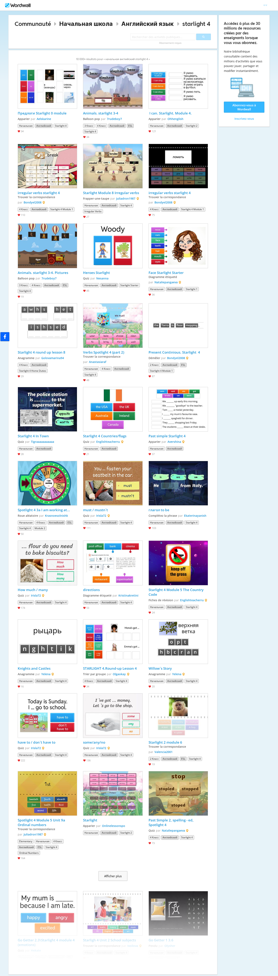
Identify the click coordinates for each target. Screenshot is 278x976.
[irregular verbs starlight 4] (47, 166)
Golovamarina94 (52, 358)
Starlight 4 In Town (33, 436)
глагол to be (159, 510)
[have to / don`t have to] (47, 715)
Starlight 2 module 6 (166, 742)
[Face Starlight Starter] (178, 245)
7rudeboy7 (114, 119)
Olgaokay (119, 674)
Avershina (174, 442)
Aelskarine (44, 119)
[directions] (112, 563)
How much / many (33, 589)
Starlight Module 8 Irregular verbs (111, 192)
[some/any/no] (112, 715)
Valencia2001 (163, 752)
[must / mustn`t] (112, 483)
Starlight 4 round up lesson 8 (41, 352)
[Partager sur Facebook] (4, 336)
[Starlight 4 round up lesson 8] (47, 325)
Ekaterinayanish (195, 516)
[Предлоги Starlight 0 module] (47, 86)
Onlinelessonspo (113, 826)
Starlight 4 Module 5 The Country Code (176, 592)
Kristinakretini (128, 595)
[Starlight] (112, 793)
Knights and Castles (34, 668)
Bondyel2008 (33, 202)
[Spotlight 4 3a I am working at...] (47, 483)
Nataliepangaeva (166, 282)
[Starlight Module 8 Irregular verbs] (112, 166)
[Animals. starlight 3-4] (112, 86)
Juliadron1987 (125, 198)
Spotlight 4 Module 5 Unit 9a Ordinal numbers (42, 822)
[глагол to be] (178, 483)
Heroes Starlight (97, 272)
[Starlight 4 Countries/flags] (112, 409)
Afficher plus (113, 876)
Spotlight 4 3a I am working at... (44, 510)
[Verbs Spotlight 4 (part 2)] (112, 325)
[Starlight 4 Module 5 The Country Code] (178, 563)
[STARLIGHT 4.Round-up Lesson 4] (112, 641)
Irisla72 (101, 516)
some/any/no (94, 742)
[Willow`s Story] (178, 641)
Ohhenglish (175, 119)
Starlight (90, 820)
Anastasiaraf (97, 362)
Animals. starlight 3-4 (100, 113)
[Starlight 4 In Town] (47, 409)
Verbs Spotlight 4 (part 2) (103, 352)
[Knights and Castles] (47, 641)
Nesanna (102, 278)
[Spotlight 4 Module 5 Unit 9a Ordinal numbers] (47, 793)
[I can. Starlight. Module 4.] (178, 86)
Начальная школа (86, 23)
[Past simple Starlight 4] (178, 409)
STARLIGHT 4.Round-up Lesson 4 (110, 668)
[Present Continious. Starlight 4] (178, 325)
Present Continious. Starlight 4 (175, 352)
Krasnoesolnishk (56, 516)
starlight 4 (196, 23)
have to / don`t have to (37, 742)
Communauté (33, 23)
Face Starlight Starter (166, 272)
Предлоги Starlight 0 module (42, 113)
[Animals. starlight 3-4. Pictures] (47, 245)
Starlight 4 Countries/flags (105, 436)
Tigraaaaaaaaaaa (42, 442)
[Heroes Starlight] (112, 245)
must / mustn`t (95, 510)
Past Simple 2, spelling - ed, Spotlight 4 (171, 822)
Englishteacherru (108, 442)
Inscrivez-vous (244, 119)
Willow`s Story (160, 668)
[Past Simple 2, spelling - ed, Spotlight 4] (178, 793)
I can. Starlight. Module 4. (170, 113)
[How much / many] (47, 563)
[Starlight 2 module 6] (178, 715)
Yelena (45, 674)
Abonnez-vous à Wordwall (244, 107)
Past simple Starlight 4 (167, 436)
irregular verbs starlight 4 (39, 192)
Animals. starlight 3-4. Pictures (43, 272)
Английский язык (147, 23)
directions (92, 589)
